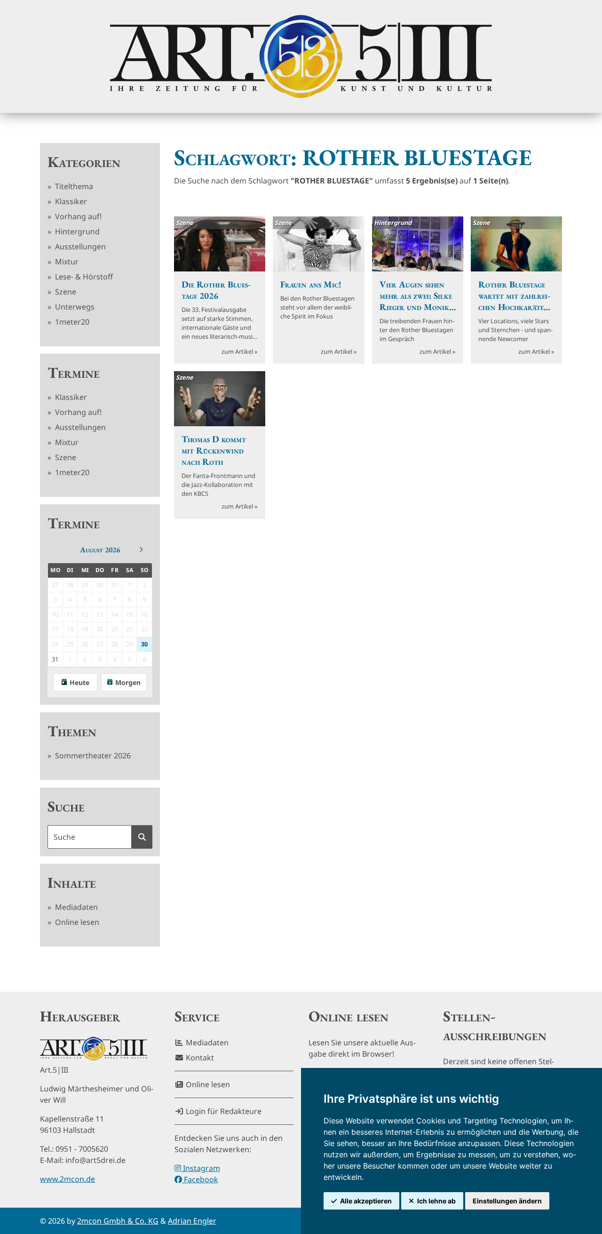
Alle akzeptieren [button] (366, 1201)
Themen (72, 731)
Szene (64, 292)
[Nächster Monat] (141, 549)
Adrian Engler (192, 1221)
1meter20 (71, 322)
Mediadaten (75, 907)
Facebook (200, 1179)
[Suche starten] (142, 837)
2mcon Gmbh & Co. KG (117, 1221)
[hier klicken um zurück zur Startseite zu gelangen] (301, 56)
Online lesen (76, 922)
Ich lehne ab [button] (436, 1201)
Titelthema (73, 186)
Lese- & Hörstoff (83, 276)
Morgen (128, 682)
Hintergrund (76, 231)
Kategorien (84, 162)
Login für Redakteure (222, 1111)
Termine (74, 372)
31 (55, 659)
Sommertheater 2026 (92, 755)
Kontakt (199, 1057)
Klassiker (70, 201)
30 (144, 644)
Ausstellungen (79, 246)
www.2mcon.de (67, 1179)
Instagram (200, 1168)
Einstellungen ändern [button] (507, 1201)
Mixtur (66, 261)
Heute (79, 682)
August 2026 (100, 550)
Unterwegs (74, 307)
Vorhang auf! (77, 216)
